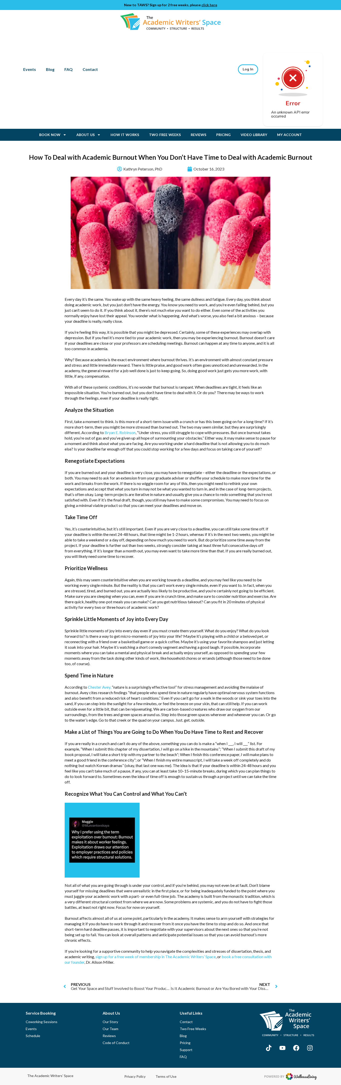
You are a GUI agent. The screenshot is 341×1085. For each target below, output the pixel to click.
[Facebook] (296, 1048)
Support (186, 1050)
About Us (85, 135)
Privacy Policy (135, 1076)
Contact (90, 69)
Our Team (110, 1029)
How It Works (125, 135)
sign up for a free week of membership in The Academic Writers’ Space (156, 956)
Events (29, 69)
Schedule (33, 1036)
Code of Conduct (116, 1043)
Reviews (198, 135)
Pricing (223, 135)
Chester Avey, (99, 687)
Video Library (254, 135)
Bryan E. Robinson (120, 432)
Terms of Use (166, 1076)
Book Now (49, 135)
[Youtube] (282, 1048)
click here (209, 5)
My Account (289, 135)
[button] (248, 69)
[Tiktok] (268, 1048)
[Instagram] (310, 1048)
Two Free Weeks (165, 135)
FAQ (68, 69)
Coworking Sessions (41, 1022)
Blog (50, 69)
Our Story (110, 1022)
